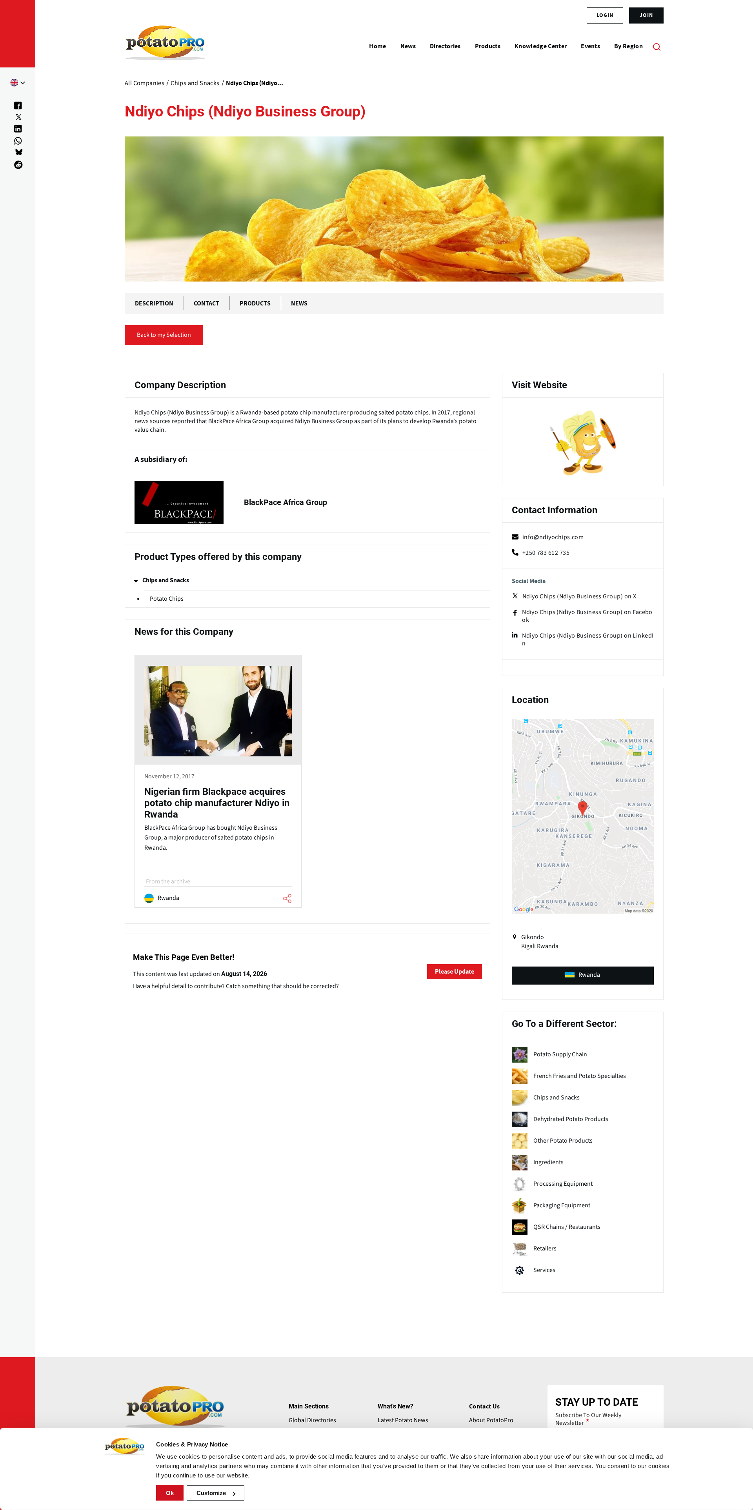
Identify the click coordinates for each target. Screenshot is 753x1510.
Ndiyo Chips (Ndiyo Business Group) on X (579, 596)
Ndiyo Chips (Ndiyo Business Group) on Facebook (587, 616)
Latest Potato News (403, 1420)
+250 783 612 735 (545, 553)
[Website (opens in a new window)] (583, 443)
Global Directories (312, 1420)
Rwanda (589, 974)
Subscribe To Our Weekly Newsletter (588, 1419)
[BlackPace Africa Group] (307, 502)
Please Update (454, 972)
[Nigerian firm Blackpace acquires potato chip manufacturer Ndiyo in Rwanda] (218, 782)
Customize (211, 1493)
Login (605, 15)
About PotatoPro (491, 1420)
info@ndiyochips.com (553, 537)
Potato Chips (167, 598)
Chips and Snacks (165, 580)
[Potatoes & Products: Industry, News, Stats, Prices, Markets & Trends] (165, 46)
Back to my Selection (164, 335)
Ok (170, 1493)
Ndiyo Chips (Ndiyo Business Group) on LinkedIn (587, 639)
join (646, 15)
